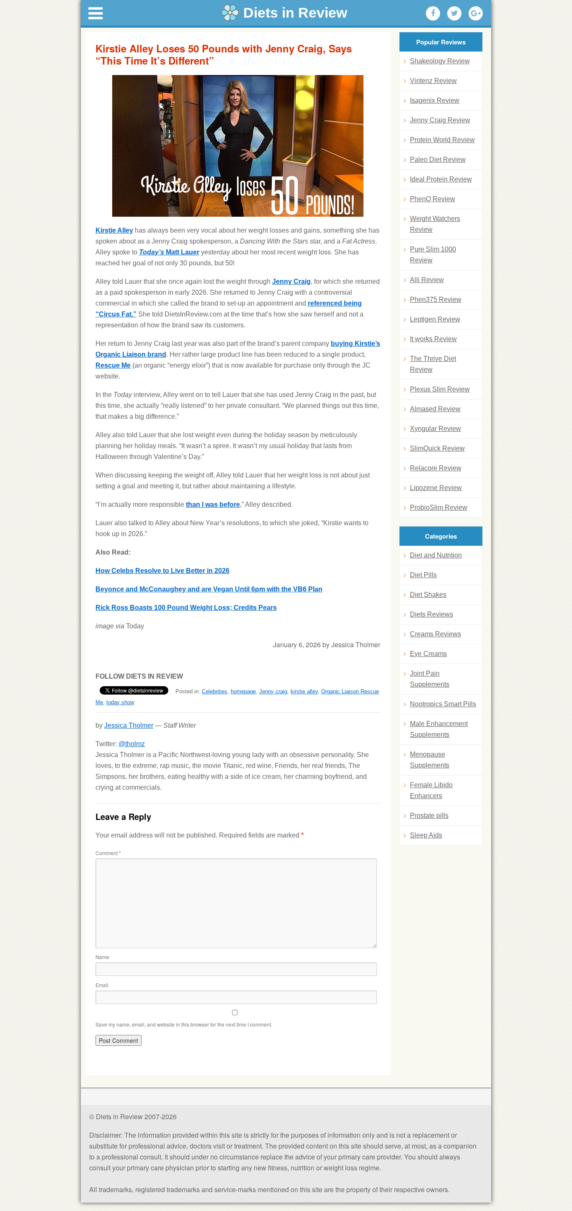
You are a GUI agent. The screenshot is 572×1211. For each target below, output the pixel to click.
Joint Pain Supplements (429, 679)
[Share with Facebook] (433, 13)
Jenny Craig (291, 281)
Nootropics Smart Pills (443, 704)
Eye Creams (428, 653)
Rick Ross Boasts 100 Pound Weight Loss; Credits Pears (186, 607)
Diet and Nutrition (436, 555)
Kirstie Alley (114, 230)
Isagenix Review (434, 100)
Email (101, 984)
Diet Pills (423, 574)
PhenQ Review (432, 198)
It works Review (433, 338)
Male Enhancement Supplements (439, 729)
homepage (243, 691)
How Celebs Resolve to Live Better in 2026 (162, 570)
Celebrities (214, 691)
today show (120, 702)
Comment (108, 852)
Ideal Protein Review (441, 179)
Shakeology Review (440, 61)
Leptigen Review (435, 319)
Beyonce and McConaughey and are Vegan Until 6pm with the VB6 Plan (208, 589)
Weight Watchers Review (435, 224)
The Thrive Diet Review (433, 364)
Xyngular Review (435, 428)
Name (102, 956)
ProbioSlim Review (438, 507)
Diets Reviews (431, 614)
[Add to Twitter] (454, 13)
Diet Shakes (428, 594)
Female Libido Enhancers (431, 790)
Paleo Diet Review (438, 159)
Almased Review (435, 408)
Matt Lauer (169, 252)
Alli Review (427, 279)
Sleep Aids (426, 835)
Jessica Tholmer (128, 725)
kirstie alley (304, 691)
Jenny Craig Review (440, 120)
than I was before (213, 504)
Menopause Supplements (429, 760)
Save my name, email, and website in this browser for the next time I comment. (183, 1024)
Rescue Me (113, 365)
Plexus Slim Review (440, 389)
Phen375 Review (435, 299)
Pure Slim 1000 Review (433, 255)
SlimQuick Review (437, 448)
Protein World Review (442, 139)
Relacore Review (435, 468)
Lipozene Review (436, 487)
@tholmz (132, 743)
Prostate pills (429, 815)
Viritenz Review (433, 80)
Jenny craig (273, 691)
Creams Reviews (435, 634)
